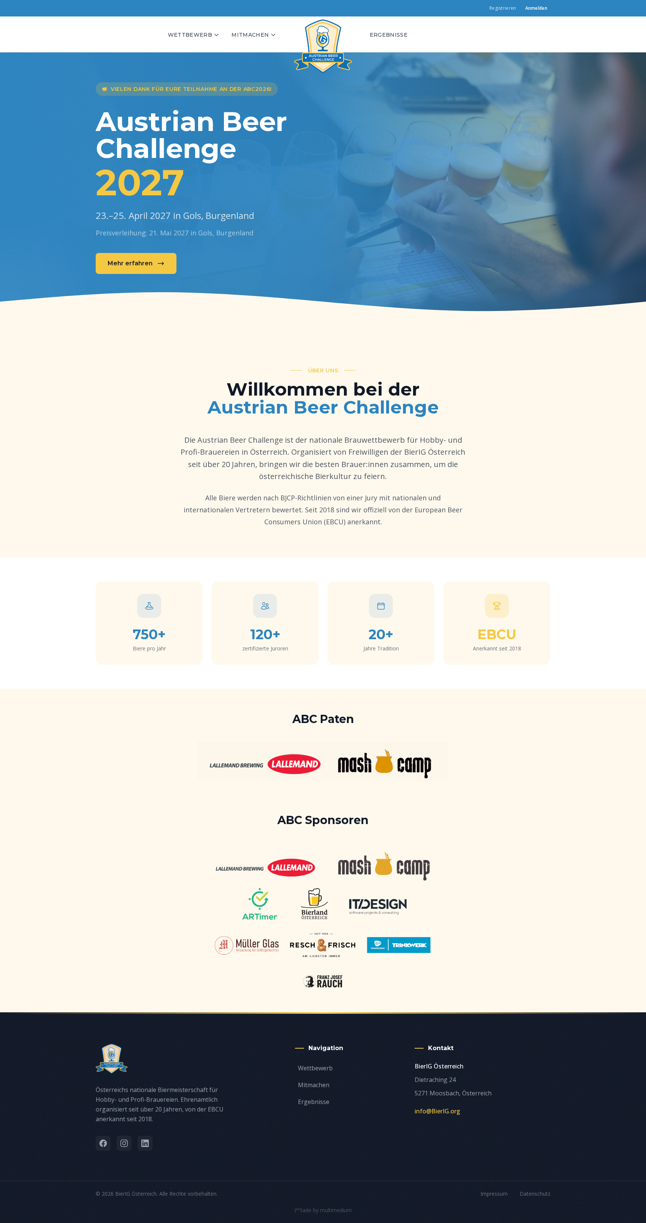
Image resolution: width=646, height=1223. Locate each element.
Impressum (494, 1193)
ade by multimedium (327, 1210)
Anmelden (536, 8)
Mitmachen (250, 34)
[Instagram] (124, 1143)
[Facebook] (103, 1143)
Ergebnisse (389, 34)
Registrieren (502, 8)
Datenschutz (535, 1193)
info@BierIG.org (437, 1111)
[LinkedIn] (145, 1143)
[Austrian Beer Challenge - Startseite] (322, 34)
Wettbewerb (190, 34)
